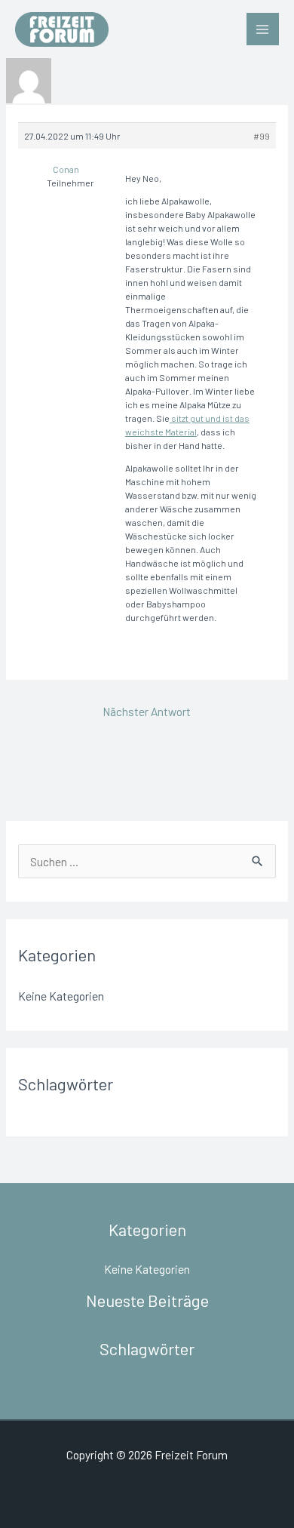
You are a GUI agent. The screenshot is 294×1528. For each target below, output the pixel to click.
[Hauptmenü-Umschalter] (263, 29)
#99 (261, 136)
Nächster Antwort (147, 711)
